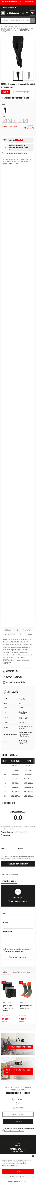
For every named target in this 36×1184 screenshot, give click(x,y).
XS (20, 718)
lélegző (26, 734)
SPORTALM (20, 161)
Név (2, 848)
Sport (25, 712)
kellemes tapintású (25, 733)
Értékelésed (6, 835)
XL (27, 718)
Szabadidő (22, 714)
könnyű (21, 734)
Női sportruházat (7, 161)
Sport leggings (7, 30)
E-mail (20, 848)
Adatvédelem (23, 1181)
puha (20, 736)
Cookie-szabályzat (13, 1181)
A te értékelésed (7, 832)
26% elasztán (23, 727)
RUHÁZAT (18, 27)
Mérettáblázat (24, 630)
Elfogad (18, 1171)
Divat (20, 712)
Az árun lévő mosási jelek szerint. (23, 742)
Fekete (21, 708)
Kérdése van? (26, 634)
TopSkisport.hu (7, 27)
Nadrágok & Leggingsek (23, 28)
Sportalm (22, 699)
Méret (3, 116)
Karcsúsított (23, 722)
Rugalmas (26, 736)
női (20, 703)
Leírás (8, 630)
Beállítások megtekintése (18, 1177)
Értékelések (9, 634)
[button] (33, 1156)
